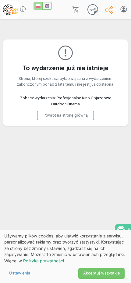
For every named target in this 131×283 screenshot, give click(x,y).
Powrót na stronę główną (66, 115)
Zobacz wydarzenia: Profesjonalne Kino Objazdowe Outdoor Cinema (65, 101)
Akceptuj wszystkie (101, 273)
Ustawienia (19, 273)
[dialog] (65, 256)
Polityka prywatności (43, 260)
